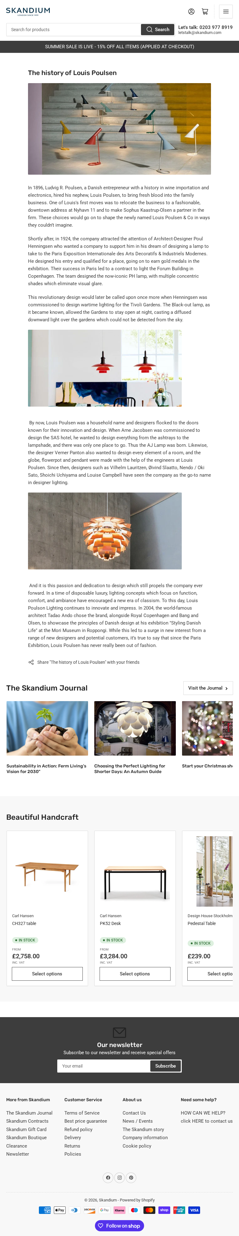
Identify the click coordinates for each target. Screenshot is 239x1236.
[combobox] (90, 29)
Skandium (108, 1200)
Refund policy (78, 1129)
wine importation (182, 188)
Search (162, 29)
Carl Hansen (23, 915)
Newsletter (17, 1154)
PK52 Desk (110, 923)
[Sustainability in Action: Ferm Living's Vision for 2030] (47, 728)
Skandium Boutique (26, 1137)
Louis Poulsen (105, 195)
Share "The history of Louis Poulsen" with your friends (88, 662)
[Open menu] (226, 11)
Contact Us (134, 1113)
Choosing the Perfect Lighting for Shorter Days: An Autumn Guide (129, 768)
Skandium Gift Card (26, 1129)
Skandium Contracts (27, 1121)
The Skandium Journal (29, 1113)
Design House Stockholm (210, 915)
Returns (72, 1146)
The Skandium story (143, 1129)
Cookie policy (137, 1146)
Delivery (72, 1137)
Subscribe (165, 1066)
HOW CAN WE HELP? (203, 1113)
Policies (72, 1154)
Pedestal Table (202, 923)
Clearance (16, 1146)
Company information (145, 1137)
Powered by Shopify (137, 1200)
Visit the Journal (205, 688)
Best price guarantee (85, 1121)
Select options (47, 974)
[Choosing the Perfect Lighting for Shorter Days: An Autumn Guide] (135, 728)
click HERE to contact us (207, 1121)
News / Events (138, 1121)
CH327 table (24, 923)
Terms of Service (82, 1113)
